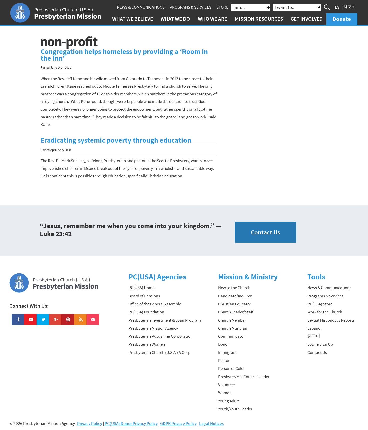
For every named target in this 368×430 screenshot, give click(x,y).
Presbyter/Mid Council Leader (243, 376)
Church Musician (232, 328)
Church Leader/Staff (235, 312)
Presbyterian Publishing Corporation (160, 336)
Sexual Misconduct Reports (331, 320)
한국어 (349, 7)
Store (222, 7)
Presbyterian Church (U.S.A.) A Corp (159, 352)
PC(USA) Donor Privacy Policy (131, 423)
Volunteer (226, 384)
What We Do (175, 18)
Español (314, 328)
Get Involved (307, 18)
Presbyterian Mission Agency (153, 328)
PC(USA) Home (141, 287)
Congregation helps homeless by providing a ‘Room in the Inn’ (124, 55)
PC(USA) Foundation (146, 312)
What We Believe (132, 18)
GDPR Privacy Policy (178, 423)
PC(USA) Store (319, 304)
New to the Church (234, 287)
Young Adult (228, 401)
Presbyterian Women (146, 344)
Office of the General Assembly (154, 304)
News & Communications (141, 7)
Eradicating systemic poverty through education (116, 140)
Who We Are (212, 18)
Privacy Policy (89, 423)
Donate (341, 18)
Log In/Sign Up (320, 344)
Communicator (231, 336)
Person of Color (231, 368)
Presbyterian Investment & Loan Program (164, 320)
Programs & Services (190, 7)
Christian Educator (234, 304)
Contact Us (265, 232)
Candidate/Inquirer (235, 296)
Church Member (232, 320)
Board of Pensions (144, 296)
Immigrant (227, 352)
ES (337, 7)
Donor (223, 344)
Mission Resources (259, 18)
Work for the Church (324, 312)
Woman (225, 392)
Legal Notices (211, 423)
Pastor (224, 360)
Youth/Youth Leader (235, 409)
